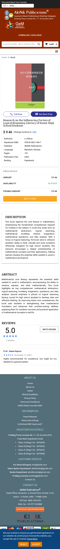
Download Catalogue (30, 35)
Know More (32, 539)
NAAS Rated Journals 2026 (30, 405)
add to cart (30, 199)
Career (30, 391)
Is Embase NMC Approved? (30, 424)
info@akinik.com (39, 465)
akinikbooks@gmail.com (39, 472)
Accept (36, 544)
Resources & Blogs (30, 420)
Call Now (16, 114)
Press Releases (30, 417)
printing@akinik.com (38, 476)
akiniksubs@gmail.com (42, 468)
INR (34, 132)
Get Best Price (43, 114)
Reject (23, 544)
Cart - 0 (51, 44)
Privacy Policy (30, 398)
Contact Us (30, 479)
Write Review (49, 329)
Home (30, 383)
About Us (30, 387)
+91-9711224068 (34, 504)
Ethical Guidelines (30, 394)
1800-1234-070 (34, 500)
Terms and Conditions (30, 402)
